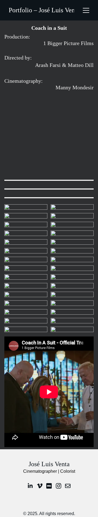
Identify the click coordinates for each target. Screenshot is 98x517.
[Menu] (86, 10)
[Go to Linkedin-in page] (30, 486)
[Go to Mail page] (68, 486)
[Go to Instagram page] (58, 486)
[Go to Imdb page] (49, 486)
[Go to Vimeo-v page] (39, 486)
